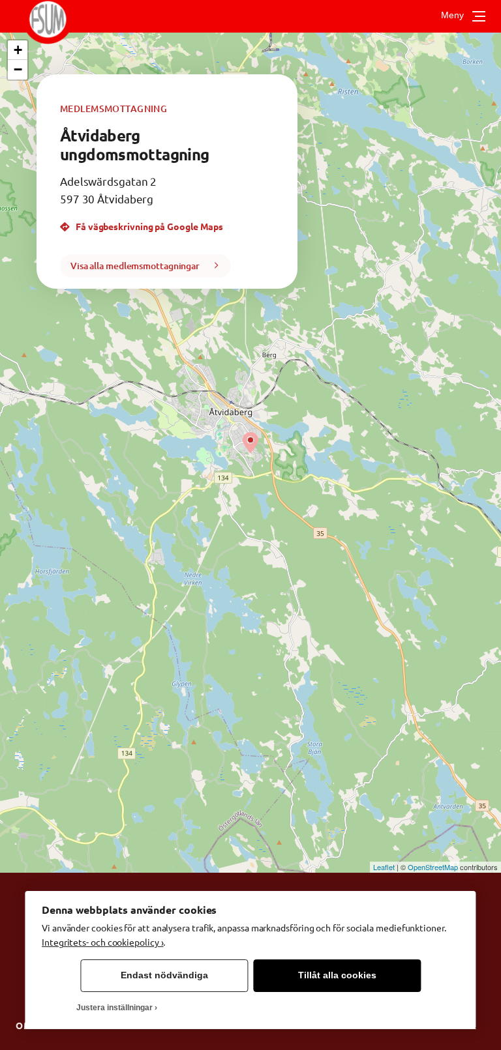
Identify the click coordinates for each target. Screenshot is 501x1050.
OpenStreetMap (433, 867)
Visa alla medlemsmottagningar (135, 265)
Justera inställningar (114, 1007)
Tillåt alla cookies (337, 975)
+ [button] (18, 50)
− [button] (18, 69)
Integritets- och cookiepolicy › (102, 942)
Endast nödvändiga (164, 975)
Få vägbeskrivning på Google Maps (148, 226)
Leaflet (384, 867)
